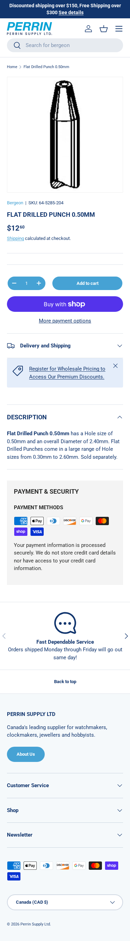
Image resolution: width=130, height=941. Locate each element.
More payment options (65, 321)
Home (12, 67)
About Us (26, 754)
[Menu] (119, 28)
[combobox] (65, 45)
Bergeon (15, 202)
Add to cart (87, 283)
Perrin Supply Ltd (35, 924)
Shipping (15, 238)
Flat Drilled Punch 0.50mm (46, 67)
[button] (103, 28)
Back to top (65, 681)
